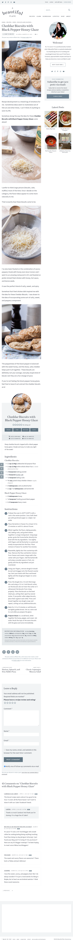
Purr (70, 939)
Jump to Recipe (9, 34)
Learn (39, 16)
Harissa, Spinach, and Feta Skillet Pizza (11, 670)
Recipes (32, 16)
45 (37, 34)
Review (25, 430)
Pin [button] (17, 430)
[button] (13, 425)
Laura (19, 34)
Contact (51, 2)
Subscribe (67, 2)
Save (34, 430)
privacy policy (25, 37)
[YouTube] (14, 2)
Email (6, 740)
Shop (63, 16)
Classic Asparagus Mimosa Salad (33, 670)
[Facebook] (5, 2)
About (68, 16)
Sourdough (47, 16)
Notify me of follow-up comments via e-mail (22, 766)
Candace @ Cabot (11, 794)
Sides (14, 22)
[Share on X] (13, 652)
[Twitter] (2, 2)
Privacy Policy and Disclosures (38, 939)
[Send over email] (17, 652)
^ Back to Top (6, 939)
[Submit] (69, 10)
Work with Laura (58, 2)
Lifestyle (56, 16)
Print (9, 430)
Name (6, 731)
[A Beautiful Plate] (12, 12)
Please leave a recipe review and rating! (20, 700)
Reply (28, 809)
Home (46, 2)
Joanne (7, 871)
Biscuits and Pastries (24, 22)
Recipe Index (23, 939)
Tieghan (7, 855)
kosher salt (19, 475)
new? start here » (57, 64)
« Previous (6, 890)
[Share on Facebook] (8, 652)
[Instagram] (11, 2)
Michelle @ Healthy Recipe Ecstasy (18, 827)
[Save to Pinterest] (4, 652)
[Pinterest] (8, 2)
